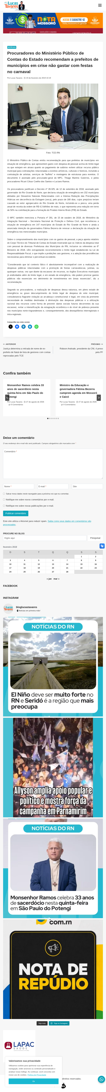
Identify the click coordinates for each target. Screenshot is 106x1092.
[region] (33, 1072)
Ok (33, 1081)
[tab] (47, 418)
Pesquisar (95, 538)
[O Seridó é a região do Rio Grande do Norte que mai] (53, 666)
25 (25, 572)
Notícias (12, 47)
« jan (49, 579)
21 (67, 568)
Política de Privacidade (37, 1075)
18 (25, 568)
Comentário (10, 451)
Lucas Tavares (16, 78)
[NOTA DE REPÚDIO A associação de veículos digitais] (53, 969)
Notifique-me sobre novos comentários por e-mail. (30, 499)
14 (67, 564)
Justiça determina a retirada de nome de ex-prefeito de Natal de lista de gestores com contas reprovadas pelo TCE (27, 350)
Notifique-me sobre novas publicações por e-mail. (30, 506)
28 (67, 572)
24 (10, 572)
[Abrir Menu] (100, 5)
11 (24, 564)
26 (39, 572)
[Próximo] (99, 398)
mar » (56, 579)
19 (39, 568)
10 (10, 564)
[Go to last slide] (7, 398)
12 (39, 564)
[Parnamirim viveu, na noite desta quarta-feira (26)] (53, 767)
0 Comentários (17, 405)
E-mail (42, 486)
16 (96, 564)
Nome (8, 486)
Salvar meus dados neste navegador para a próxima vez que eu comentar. (37, 494)
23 (96, 568)
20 (53, 568)
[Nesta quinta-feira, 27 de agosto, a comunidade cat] (53, 868)
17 (10, 568)
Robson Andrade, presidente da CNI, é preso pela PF (81, 348)
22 (81, 568)
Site (75, 486)
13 (53, 564)
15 (81, 564)
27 (53, 572)
